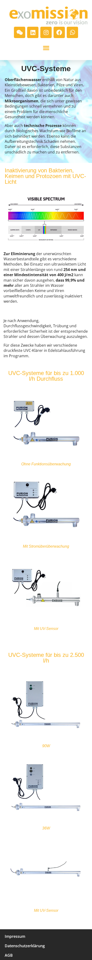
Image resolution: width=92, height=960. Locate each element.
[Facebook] (59, 32)
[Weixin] (19, 32)
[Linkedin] (32, 32)
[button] (46, 48)
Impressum (15, 936)
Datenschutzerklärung (25, 945)
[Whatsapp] (72, 32)
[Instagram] (46, 32)
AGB (9, 955)
